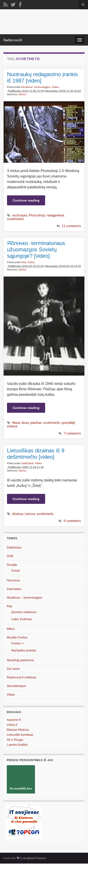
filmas (16, 423)
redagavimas (55, 215)
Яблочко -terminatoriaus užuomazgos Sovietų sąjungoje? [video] (36, 249)
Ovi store (13, 668)
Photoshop (36, 215)
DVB (10, 556)
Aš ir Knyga (15, 739)
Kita (23, 262)
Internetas (14, 589)
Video (55, 87)
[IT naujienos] (24, 822)
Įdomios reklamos (24, 612)
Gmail (15, 570)
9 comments (72, 521)
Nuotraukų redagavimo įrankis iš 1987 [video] (42, 77)
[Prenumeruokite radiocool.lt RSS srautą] (5, 3)
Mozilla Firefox (17, 637)
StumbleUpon (16, 686)
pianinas (36, 423)
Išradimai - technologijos (36, 87)
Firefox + (17, 643)
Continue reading (26, 200)
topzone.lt (14, 719)
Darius (23, 94)
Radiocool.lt (12, 40)
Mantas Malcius (18, 729)
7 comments (72, 433)
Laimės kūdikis (17, 744)
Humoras (13, 580)
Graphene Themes (34, 858)
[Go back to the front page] (44, 21)
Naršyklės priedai (23, 650)
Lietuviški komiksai (20, 734)
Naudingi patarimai (20, 660)
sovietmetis (15, 219)
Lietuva (30, 514)
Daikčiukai (27, 463)
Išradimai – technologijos (24, 597)
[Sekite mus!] (13, 3)
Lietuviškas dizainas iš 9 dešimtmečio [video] (35, 453)
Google (12, 564)
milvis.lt (12, 724)
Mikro (11, 629)
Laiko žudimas (21, 619)
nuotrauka (19, 215)
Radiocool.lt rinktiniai (21, 677)
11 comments (71, 226)
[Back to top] (77, 858)
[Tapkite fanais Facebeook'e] (20, 3)
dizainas (17, 514)
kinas (25, 423)
